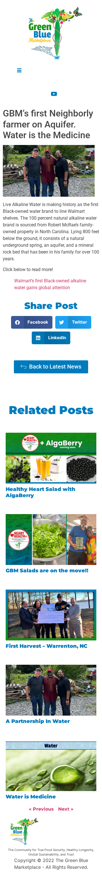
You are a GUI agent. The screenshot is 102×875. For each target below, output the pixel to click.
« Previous (41, 809)
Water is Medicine (31, 797)
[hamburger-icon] (19, 71)
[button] (32, 322)
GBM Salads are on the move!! (47, 571)
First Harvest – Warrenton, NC (46, 646)
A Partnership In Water (38, 721)
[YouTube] (58, 93)
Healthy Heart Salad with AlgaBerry (40, 492)
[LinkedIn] (58, 82)
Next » (65, 809)
